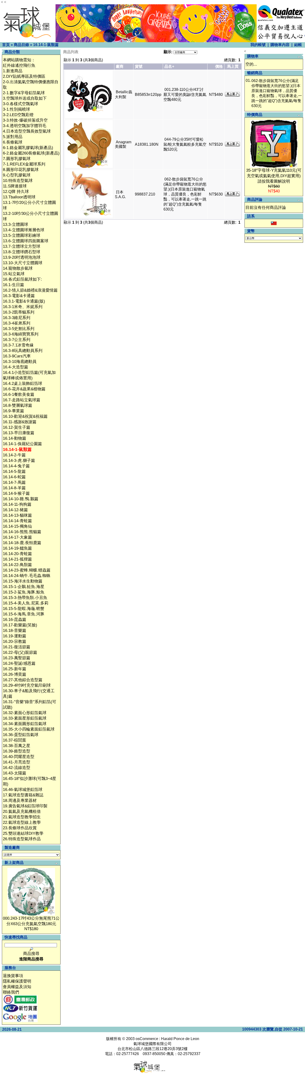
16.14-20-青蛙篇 (17, 553)
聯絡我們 (11, 992)
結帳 (298, 45)
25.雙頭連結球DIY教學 (23, 833)
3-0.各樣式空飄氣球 (20, 104)
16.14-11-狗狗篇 (17, 504)
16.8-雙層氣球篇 (17, 405)
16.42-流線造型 (16, 767)
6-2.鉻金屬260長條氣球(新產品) (31, 153)
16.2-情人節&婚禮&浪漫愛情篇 (30, 290)
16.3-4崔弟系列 (16, 323)
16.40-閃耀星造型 (18, 756)
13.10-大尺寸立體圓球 (22, 263)
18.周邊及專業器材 (20, 800)
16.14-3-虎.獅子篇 (19, 460)
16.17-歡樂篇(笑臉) (20, 625)
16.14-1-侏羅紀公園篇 (22, 444)
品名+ (169, 66)
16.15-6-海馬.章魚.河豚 (23, 614)
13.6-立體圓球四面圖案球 (25, 241)
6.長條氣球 (12, 142)
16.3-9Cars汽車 (17, 356)
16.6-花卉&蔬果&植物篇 (24, 389)
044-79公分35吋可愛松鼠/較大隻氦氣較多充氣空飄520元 (184, 144)
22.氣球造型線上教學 (22, 822)
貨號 (138, 66)
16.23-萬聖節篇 (16, 658)
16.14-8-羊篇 (14, 488)
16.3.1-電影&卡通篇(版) (24, 301)
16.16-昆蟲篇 (14, 619)
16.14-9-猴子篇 (16, 493)
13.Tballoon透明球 (19, 197)
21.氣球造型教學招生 (22, 817)
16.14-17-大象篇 (17, 537)
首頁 (6, 45)
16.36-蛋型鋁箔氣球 (20, 734)
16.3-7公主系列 (16, 339)
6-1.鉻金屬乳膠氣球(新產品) (28, 147)
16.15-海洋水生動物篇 (22, 581)
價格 (219, 66)
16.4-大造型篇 (15, 367)
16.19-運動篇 (14, 636)
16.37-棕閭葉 (14, 740)
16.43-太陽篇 (14, 773)
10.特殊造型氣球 (18, 180)
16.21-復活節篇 (16, 647)
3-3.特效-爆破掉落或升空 (25, 120)
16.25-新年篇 (14, 669)
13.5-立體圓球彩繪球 (21, 235)
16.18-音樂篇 (14, 630)
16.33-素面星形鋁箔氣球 (24, 718)
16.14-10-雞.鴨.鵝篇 (20, 499)
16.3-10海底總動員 (19, 361)
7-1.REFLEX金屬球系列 (24, 164)
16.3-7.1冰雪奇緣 (18, 345)
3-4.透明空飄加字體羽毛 (24, 126)
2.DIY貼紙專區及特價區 (24, 76)
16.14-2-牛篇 (14, 455)
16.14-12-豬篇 (15, 510)
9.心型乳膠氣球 (16, 175)
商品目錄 (21, 45)
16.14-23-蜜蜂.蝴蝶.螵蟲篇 (27, 570)
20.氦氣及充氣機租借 (22, 811)
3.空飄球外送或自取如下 (25, 98)
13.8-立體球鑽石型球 (21, 252)
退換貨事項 (13, 976)
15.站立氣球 (14, 274)
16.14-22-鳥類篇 (17, 564)
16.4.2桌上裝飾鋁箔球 (22, 383)
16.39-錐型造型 (16, 751)
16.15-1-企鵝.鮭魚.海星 (23, 586)
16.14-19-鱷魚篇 (17, 548)
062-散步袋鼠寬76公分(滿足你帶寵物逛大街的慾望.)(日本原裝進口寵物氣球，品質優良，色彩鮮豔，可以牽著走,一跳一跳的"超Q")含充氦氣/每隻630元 (185, 194)
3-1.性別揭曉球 (16, 109)
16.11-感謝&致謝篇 (19, 422)
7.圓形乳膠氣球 (16, 158)
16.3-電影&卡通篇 (19, 296)
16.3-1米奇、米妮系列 (22, 306)
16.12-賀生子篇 (16, 427)
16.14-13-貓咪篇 (17, 515)
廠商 (119, 66)
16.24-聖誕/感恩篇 (19, 663)
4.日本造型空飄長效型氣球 (27, 131)
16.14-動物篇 (14, 438)
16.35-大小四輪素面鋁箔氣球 (29, 729)
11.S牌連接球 (15, 186)
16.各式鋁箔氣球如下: (22, 279)
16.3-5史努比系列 (18, 328)
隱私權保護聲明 (17, 981)
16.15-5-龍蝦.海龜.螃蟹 (23, 608)
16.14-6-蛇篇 (14, 477)
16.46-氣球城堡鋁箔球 (22, 789)
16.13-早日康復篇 (18, 433)
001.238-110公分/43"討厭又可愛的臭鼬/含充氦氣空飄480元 (184, 95)
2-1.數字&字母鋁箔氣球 (24, 93)
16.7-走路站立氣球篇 (21, 400)
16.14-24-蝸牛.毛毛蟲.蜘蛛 (27, 575)
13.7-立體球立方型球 (21, 246)
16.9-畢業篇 (13, 411)
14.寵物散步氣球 (18, 268)
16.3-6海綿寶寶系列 (20, 334)
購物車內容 (280, 45)
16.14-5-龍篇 (14, 471)
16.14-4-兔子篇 (16, 466)
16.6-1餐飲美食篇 (18, 394)
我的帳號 (258, 45)
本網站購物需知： (19, 60)
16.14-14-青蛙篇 (17, 521)
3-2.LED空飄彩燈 (18, 115)
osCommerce (147, 1039)
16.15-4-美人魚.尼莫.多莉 (25, 603)
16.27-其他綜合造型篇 (22, 680)
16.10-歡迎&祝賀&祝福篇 (25, 416)
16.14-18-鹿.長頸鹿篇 (22, 543)
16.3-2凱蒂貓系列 (18, 312)
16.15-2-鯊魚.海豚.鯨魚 (23, 592)
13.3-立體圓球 (15, 224)
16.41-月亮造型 (16, 762)
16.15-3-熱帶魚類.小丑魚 (25, 597)
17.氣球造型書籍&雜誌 (23, 795)
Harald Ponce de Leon (180, 1039)
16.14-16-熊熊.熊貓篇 (22, 532)
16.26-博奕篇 (14, 674)
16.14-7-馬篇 (14, 482)
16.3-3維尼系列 (16, 317)
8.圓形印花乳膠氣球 (21, 169)
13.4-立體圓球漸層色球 (23, 230)
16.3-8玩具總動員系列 (22, 350)
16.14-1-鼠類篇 (46, 45)
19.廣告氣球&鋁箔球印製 (25, 806)
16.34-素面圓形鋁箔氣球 (24, 723)
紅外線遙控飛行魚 (19, 65)
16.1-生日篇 (13, 285)
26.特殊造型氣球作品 (22, 839)
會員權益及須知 (17, 986)
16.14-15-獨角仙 (17, 526)
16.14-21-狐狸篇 (17, 559)
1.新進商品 (12, 71)
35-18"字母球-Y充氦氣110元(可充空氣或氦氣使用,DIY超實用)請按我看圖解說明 (273, 176)
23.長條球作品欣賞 (20, 828)
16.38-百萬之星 (16, 745)
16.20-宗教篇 (14, 641)
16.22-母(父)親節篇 (20, 652)
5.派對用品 (12, 136)
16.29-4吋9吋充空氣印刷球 (27, 685)
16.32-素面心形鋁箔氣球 (24, 713)
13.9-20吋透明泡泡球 (22, 257)
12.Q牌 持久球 (16, 191)
